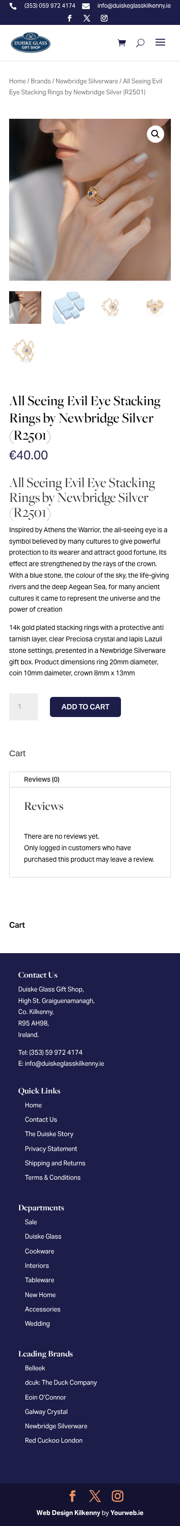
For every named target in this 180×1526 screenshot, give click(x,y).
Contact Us (41, 1120)
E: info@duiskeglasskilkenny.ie (61, 1063)
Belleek (35, 1368)
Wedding (37, 1324)
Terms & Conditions (53, 1177)
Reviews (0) (42, 779)
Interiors (37, 1266)
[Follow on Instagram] (104, 18)
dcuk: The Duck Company (61, 1382)
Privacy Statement (51, 1149)
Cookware (39, 1251)
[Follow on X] (87, 18)
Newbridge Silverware (87, 81)
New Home (40, 1295)
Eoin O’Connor (45, 1397)
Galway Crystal (46, 1412)
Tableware (39, 1280)
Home (17, 81)
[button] (155, 134)
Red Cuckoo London (54, 1440)
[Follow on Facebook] (69, 18)
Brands (41, 81)
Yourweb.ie (127, 1513)
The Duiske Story (49, 1134)
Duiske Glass (43, 1236)
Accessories (42, 1309)
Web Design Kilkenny (68, 1513)
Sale (31, 1222)
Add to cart (85, 706)
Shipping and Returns (55, 1163)
